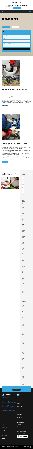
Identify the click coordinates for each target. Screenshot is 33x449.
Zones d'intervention (4, 427)
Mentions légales (4, 435)
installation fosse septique (4, 410)
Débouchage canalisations (20, 397)
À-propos (3, 424)
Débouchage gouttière (20, 409)
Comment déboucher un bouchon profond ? (23, 342)
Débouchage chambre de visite (23, 243)
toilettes (11, 411)
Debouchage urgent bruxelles (8, 402)
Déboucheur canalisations (9, 406)
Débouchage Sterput (19, 406)
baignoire (12, 399)
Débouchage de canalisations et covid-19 (23, 282)
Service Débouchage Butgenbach (23, 316)
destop (12, 402)
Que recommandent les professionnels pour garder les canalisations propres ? (23, 354)
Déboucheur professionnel (6, 407)
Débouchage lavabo (20, 401)
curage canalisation (6, 401)
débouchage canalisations (9, 403)
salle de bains (4, 411)
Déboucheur (8, 405)
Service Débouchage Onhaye (23, 319)
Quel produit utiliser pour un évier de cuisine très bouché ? (23, 368)
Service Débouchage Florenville (23, 309)
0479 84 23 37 (20, 424)
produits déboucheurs (13, 410)
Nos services (15, 27)
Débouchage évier (5, 405)
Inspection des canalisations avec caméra (23, 217)
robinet (2, 411)
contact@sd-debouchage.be (22, 426)
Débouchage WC (19, 398)
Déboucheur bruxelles (11, 405)
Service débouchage (8, 411)
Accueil (3, 422)
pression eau (9, 410)
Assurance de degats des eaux (23, 270)
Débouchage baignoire (20, 412)
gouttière (5, 409)
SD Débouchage (8, 446)
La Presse (3, 438)
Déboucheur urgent (10, 407)
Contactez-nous (5, 27)
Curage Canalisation (19, 414)
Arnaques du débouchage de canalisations (23, 228)
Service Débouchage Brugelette (23, 305)
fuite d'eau (3, 409)
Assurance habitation (4, 399)
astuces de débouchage (8, 399)
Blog (2, 432)
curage (3, 401)
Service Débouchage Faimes (23, 312)
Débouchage (14, 402)
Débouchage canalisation (4, 403)
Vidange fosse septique (23, 252)
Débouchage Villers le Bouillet (23, 258)
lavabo (7, 410)
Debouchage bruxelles (10, 401)
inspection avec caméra (20, 400)
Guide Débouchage (4, 430)
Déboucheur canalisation (4, 406)
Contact (16, 389)
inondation (7, 409)
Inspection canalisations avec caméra (11, 409)
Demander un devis (17, 7)
